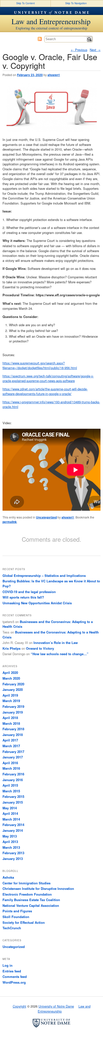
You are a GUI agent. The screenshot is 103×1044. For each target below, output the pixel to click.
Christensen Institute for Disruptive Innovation (38, 888)
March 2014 (11, 819)
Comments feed (14, 976)
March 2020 (11, 678)
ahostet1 (54, 75)
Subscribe (40, 39)
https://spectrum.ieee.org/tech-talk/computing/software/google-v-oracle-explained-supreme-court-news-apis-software (48, 378)
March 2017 (11, 745)
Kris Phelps (11, 648)
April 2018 (10, 717)
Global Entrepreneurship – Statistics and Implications (44, 575)
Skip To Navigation (76, 3)
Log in (7, 965)
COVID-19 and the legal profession (29, 591)
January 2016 (12, 779)
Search (89, 39)
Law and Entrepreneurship (51, 21)
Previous (79, 49)
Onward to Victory (40, 648)
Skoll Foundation (15, 916)
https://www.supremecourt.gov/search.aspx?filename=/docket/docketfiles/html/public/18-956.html (39, 365)
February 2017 (13, 751)
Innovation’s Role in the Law (56, 642)
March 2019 (11, 700)
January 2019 (12, 712)
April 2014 (10, 813)
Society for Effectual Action (23, 922)
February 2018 (13, 729)
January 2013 (12, 858)
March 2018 (11, 723)
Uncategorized (46, 517)
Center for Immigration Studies (26, 883)
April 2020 (10, 672)
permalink (9, 522)
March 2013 (11, 847)
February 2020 (13, 684)
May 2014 (9, 808)
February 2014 (13, 824)
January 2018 (12, 734)
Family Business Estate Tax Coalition (31, 899)
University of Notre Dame (51, 11)
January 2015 (12, 802)
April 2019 (10, 695)
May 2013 (9, 836)
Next (95, 49)
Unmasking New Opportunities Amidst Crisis (37, 603)
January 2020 (12, 689)
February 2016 (13, 774)
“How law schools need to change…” (59, 653)
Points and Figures (17, 911)
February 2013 (13, 852)
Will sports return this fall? (23, 597)
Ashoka (8, 877)
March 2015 (11, 791)
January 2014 (12, 830)
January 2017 (12, 757)
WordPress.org (14, 982)
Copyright (19, 1006)
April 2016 (10, 762)
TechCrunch (11, 928)
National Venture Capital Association (30, 905)
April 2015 (10, 785)
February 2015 (13, 796)
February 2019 (13, 706)
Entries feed (11, 971)
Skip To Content (25, 3)
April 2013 (10, 841)
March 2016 (11, 768)
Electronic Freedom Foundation (27, 894)
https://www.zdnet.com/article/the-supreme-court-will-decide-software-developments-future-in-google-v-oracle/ (45, 391)
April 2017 (10, 740)
